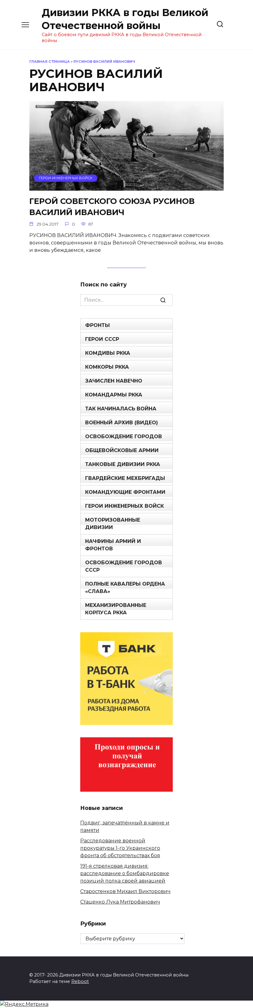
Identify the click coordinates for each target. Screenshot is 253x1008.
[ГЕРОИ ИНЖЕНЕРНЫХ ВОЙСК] (126, 187)
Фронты (97, 325)
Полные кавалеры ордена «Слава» (125, 587)
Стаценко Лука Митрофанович (120, 902)
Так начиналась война (120, 409)
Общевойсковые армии (122, 450)
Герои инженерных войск (124, 506)
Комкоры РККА (107, 367)
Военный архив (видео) (121, 423)
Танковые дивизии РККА (122, 464)
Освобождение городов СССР (123, 566)
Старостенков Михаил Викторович (125, 891)
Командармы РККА (113, 395)
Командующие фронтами (125, 492)
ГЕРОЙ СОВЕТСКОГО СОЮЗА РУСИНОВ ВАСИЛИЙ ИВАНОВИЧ (112, 206)
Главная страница (49, 61)
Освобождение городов (123, 436)
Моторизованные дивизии (112, 523)
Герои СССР (102, 339)
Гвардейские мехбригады (125, 478)
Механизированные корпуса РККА (115, 609)
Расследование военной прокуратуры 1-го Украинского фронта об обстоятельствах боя (120, 848)
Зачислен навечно (113, 381)
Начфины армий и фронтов (113, 545)
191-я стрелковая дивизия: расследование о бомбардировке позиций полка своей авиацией (124, 873)
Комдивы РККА (107, 353)
